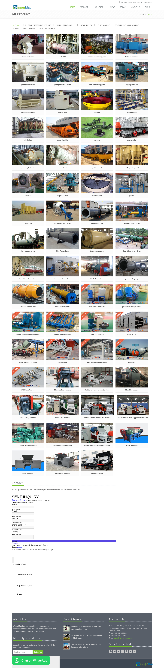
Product (84, 7)
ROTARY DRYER (85, 25)
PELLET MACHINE (103, 25)
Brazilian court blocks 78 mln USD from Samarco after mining (86, 645)
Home (72, 7)
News (112, 7)
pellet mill (148, 2)
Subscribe (38, 652)
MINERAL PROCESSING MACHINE (38, 25)
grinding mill (126, 2)
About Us (135, 7)
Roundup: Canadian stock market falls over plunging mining (86, 627)
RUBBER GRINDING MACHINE (24, 29)
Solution (99, 7)
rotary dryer (137, 2)
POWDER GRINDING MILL (65, 25)
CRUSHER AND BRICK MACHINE (127, 25)
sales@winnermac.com (123, 638)
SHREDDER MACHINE (47, 29)
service (123, 7)
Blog (147, 7)
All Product (16, 25)
